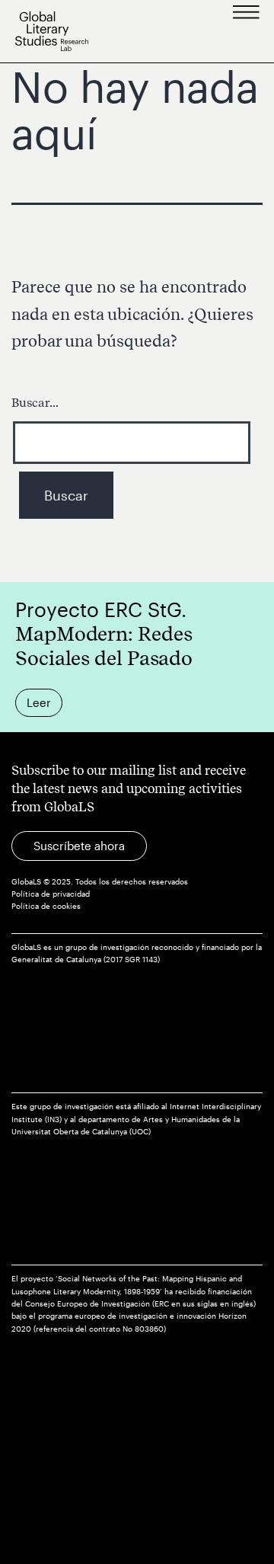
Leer (39, 702)
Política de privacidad (50, 894)
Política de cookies (46, 906)
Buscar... (35, 402)
